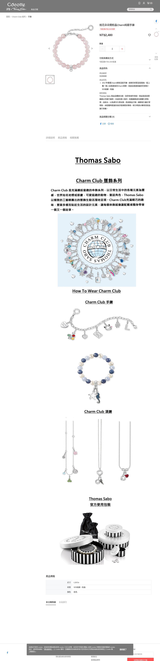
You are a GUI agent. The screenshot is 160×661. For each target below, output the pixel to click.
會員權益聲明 (95, 660)
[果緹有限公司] (16, 7)
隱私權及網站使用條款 (63, 657)
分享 (104, 124)
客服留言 (94, 657)
